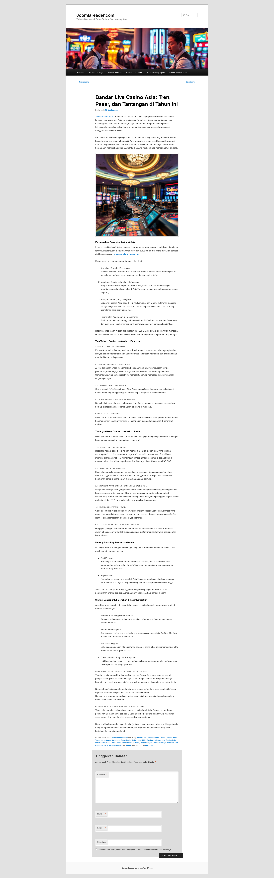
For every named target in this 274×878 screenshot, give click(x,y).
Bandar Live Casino (134, 72)
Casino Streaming (112, 740)
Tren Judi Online (114, 745)
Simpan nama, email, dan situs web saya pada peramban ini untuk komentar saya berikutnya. (135, 849)
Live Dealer (100, 742)
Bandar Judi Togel (96, 72)
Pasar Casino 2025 (113, 742)
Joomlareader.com (95, 15)
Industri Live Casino (145, 740)
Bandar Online (159, 737)
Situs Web (101, 842)
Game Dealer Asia (128, 740)
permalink (149, 745)
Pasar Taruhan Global (130, 742)
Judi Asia (157, 740)
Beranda (80, 72)
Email (101, 828)
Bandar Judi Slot (115, 72)
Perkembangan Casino (149, 742)
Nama (101, 813)
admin (128, 745)
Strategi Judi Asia (166, 742)
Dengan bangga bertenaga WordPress (137, 868)
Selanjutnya (192, 82)
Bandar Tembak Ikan (178, 72)
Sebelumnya (82, 82)
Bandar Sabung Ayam (156, 72)
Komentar (102, 774)
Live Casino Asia (169, 740)
